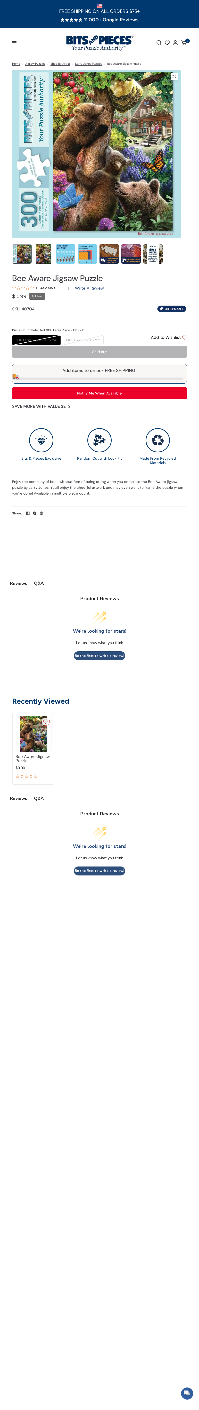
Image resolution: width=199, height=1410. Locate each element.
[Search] (159, 43)
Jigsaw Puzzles (35, 64)
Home (16, 64)
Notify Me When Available (99, 393)
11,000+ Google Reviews (111, 19)
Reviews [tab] (18, 583)
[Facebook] (28, 513)
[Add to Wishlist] (45, 721)
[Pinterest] (41, 513)
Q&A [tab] (39, 583)
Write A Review (89, 288)
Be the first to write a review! (99, 656)
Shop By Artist (60, 64)
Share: (17, 513)
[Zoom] (174, 76)
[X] (35, 513)
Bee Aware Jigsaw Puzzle (33, 759)
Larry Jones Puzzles (88, 64)
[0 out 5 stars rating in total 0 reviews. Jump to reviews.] (28, 777)
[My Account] (175, 43)
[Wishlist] (167, 42)
